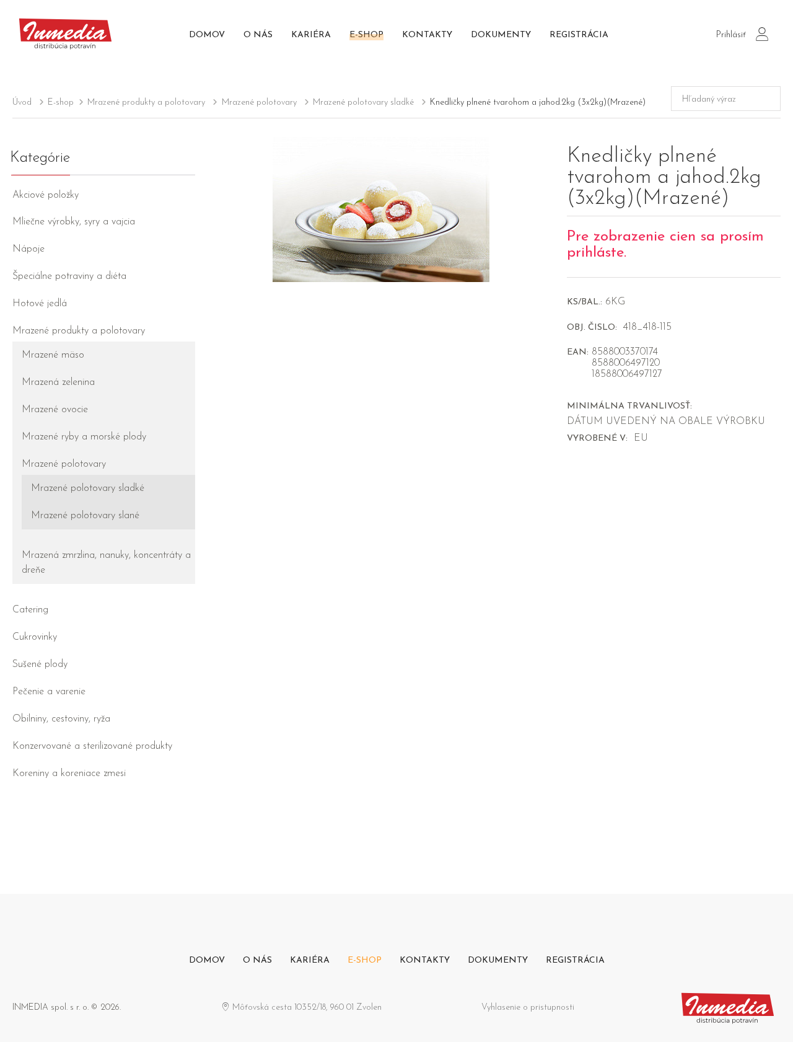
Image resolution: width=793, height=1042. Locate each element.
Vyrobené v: (597, 438)
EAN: (578, 352)
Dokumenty (501, 35)
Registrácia (579, 35)
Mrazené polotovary (259, 102)
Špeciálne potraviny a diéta (69, 276)
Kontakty (427, 35)
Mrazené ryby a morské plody (84, 437)
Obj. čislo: (592, 327)
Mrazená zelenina (58, 382)
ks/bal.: (584, 302)
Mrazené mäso (53, 355)
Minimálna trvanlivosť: (629, 406)
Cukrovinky (34, 637)
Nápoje (28, 249)
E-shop (366, 35)
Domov (207, 35)
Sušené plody (40, 664)
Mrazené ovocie (55, 410)
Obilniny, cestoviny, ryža (61, 719)
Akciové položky (45, 195)
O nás (258, 35)
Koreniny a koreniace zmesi (69, 774)
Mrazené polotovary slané (85, 516)
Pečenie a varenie (48, 692)
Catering (30, 610)
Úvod (22, 102)
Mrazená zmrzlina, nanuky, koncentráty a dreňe (106, 562)
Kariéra (311, 35)
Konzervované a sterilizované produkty (92, 746)
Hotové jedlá (39, 304)
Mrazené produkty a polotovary (146, 102)
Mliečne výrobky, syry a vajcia (73, 222)
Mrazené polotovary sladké (363, 102)
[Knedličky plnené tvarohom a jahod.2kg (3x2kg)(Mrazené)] (381, 209)
